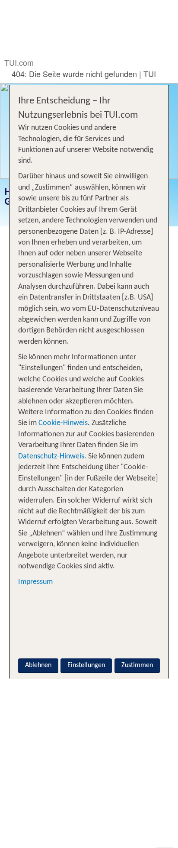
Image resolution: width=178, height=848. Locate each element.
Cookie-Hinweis (62, 423)
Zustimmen (137, 665)
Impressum (35, 582)
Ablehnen (38, 665)
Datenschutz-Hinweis (51, 456)
